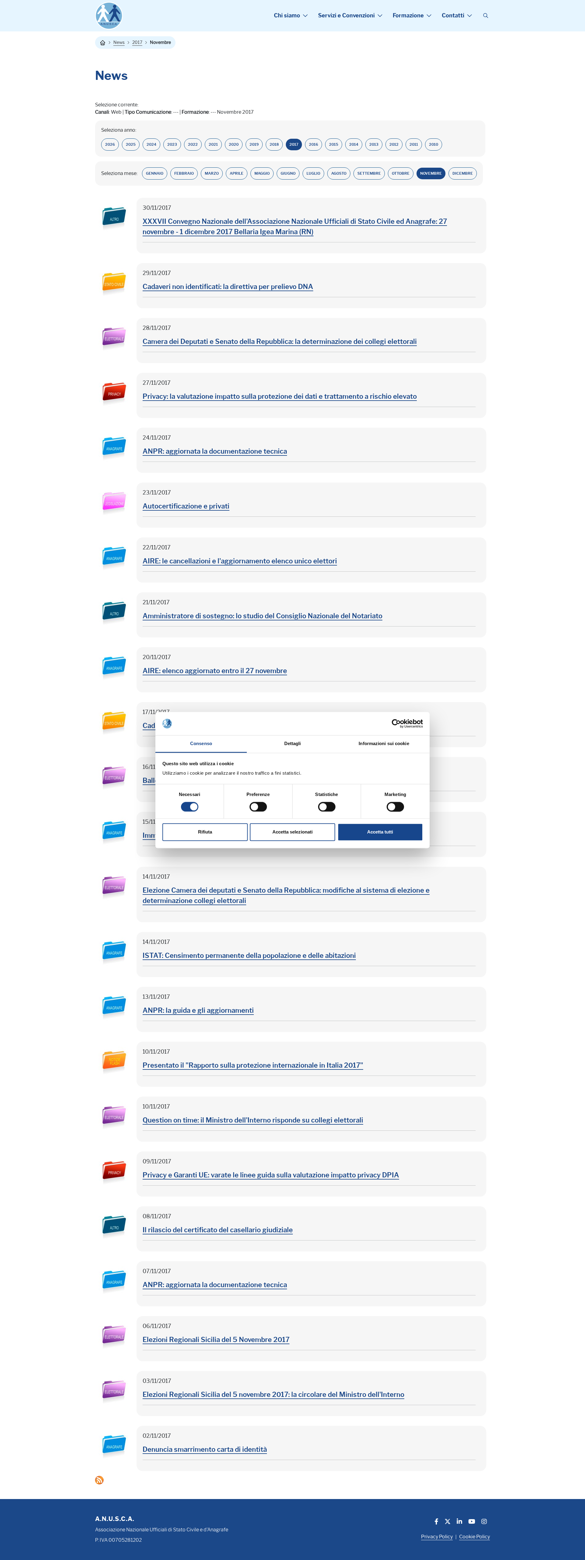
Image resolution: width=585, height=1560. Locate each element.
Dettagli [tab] (292, 743)
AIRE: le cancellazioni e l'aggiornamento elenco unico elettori (240, 561)
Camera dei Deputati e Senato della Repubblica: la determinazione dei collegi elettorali (280, 341)
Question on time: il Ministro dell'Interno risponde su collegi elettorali (253, 1120)
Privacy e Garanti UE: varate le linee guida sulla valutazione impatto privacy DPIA (271, 1175)
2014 (353, 144)
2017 (137, 42)
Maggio (262, 173)
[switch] (258, 807)
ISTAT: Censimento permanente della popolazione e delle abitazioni (249, 955)
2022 (193, 144)
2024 (151, 144)
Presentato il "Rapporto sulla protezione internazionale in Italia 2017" (253, 1065)
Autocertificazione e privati (186, 506)
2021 (213, 144)
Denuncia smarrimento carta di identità (205, 1449)
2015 (333, 144)
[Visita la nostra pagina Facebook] (436, 1522)
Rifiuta (205, 832)
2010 (433, 144)
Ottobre (401, 173)
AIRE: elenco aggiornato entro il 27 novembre (215, 671)
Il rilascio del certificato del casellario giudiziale (218, 1230)
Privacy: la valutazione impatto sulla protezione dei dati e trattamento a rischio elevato (280, 396)
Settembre (369, 173)
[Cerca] (485, 16)
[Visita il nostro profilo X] (448, 1522)
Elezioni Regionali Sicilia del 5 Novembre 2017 (216, 1340)
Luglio (313, 173)
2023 (172, 144)
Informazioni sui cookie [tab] (384, 743)
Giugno (288, 173)
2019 (254, 144)
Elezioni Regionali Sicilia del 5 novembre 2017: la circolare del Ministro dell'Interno (273, 1394)
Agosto (338, 173)
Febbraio (184, 173)
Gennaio (154, 173)
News (119, 42)
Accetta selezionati (292, 832)
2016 (313, 144)
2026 (110, 144)
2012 (394, 144)
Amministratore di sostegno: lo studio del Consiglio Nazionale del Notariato (262, 616)
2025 (131, 144)
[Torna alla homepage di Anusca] (109, 16)
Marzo (212, 173)
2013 (373, 144)
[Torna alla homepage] (103, 43)
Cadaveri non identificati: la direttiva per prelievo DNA (228, 287)
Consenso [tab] (201, 743)
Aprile (236, 173)
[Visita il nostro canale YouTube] (471, 1522)
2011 (414, 144)
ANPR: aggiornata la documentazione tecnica (215, 451)
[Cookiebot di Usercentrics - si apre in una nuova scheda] (396, 723)
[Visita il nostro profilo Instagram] (484, 1522)
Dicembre (462, 173)
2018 (274, 144)
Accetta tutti (380, 832)
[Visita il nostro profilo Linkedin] (459, 1522)
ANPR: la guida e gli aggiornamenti (198, 1010)
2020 (234, 144)
